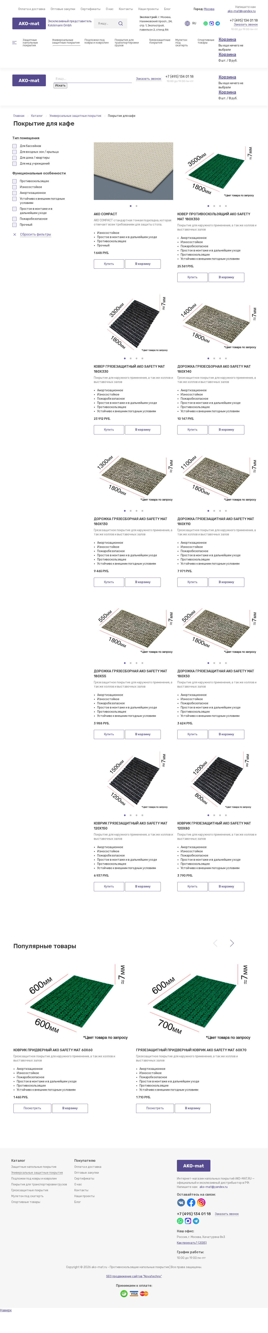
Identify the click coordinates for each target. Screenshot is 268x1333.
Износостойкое (31, 187)
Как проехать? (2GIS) (192, 1243)
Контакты (126, 9)
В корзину (143, 264)
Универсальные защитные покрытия (76, 116)
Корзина (227, 39)
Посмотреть (32, 1108)
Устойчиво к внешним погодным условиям (42, 201)
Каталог (37, 116)
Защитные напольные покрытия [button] (31, 42)
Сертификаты (90, 9)
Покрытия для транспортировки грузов (127, 42)
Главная (19, 116)
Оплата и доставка (31, 9)
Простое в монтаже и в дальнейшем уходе (36, 211)
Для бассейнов (30, 146)
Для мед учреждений (35, 163)
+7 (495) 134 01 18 (244, 20)
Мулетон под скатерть (181, 42)
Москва (209, 9)
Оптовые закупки (63, 9)
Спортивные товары (25, 1202)
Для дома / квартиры (35, 158)
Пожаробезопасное (34, 219)
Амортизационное (33, 193)
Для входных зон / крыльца (39, 152)
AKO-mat (29, 23)
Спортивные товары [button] (206, 41)
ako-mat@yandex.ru (242, 11)
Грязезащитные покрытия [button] (159, 41)
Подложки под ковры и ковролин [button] (97, 41)
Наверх (6, 1310)
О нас (109, 9)
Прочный (26, 225)
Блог (167, 9)
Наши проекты (148, 9)
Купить (109, 264)
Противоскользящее (34, 181)
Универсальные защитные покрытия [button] (66, 41)
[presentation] (232, 943)
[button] (130, 206)
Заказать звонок (246, 24)
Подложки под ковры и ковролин (34, 1178)
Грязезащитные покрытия (29, 1190)
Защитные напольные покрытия (33, 1167)
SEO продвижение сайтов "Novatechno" (134, 1276)
